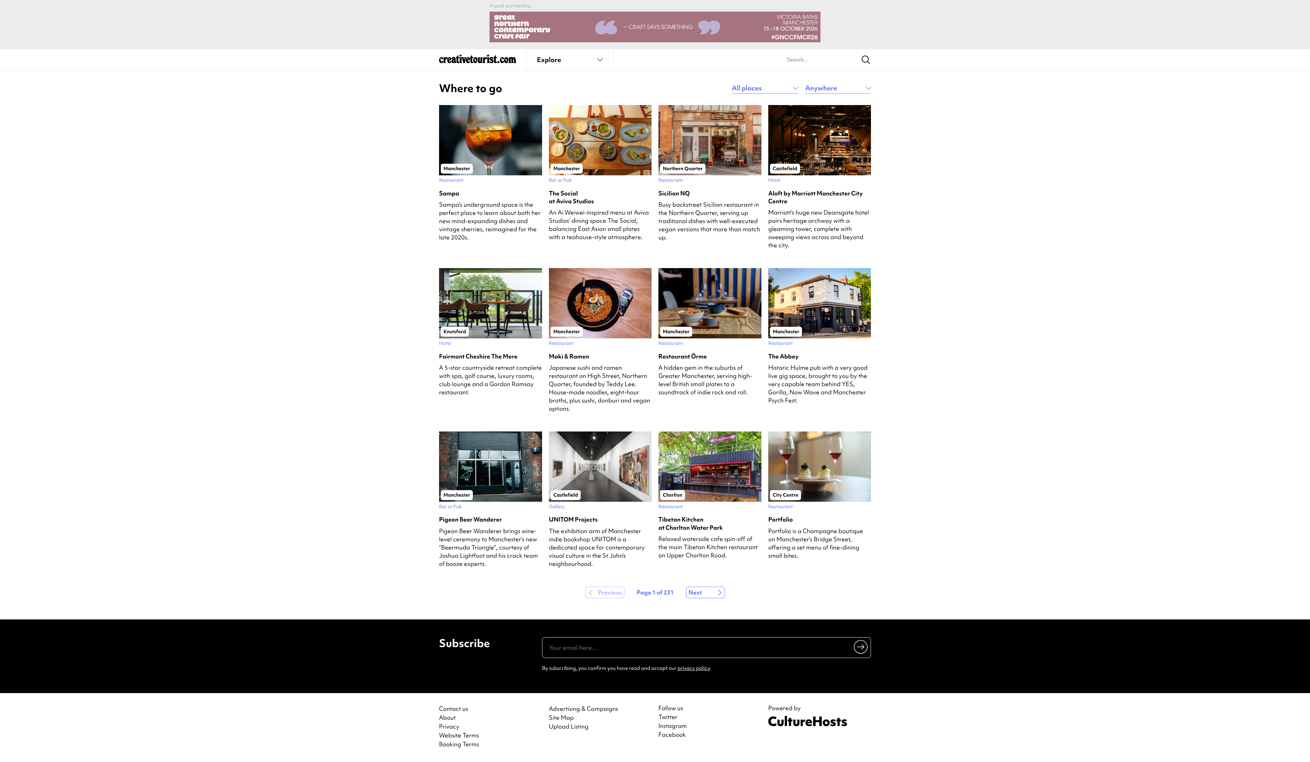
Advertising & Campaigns (583, 708)
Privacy (449, 726)
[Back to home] (477, 61)
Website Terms (459, 735)
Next (695, 592)
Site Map (561, 717)
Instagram (672, 726)
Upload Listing (568, 726)
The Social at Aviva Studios (571, 197)
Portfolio (780, 519)
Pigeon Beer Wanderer (470, 519)
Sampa (449, 193)
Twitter (668, 717)
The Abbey (783, 356)
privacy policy (694, 668)
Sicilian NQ (674, 193)
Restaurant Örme (682, 356)
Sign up (861, 646)
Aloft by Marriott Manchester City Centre (815, 197)
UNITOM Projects (573, 519)
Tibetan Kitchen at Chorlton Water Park (690, 523)
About (447, 717)
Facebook (672, 734)
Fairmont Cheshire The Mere (478, 356)
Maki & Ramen (569, 356)
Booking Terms (459, 744)
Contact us (453, 708)
